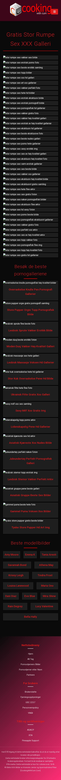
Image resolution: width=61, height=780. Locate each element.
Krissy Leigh (16, 575)
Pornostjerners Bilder (30, 664)
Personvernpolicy (30, 707)
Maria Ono (47, 585)
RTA (30, 735)
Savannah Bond (17, 565)
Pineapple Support (30, 740)
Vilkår (30, 713)
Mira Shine (49, 596)
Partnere (31, 675)
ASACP (30, 730)
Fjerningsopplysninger (30, 697)
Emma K (30, 554)
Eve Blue (29, 596)
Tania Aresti (49, 554)
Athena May (46, 565)
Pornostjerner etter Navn (30, 669)
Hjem (30, 654)
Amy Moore (12, 554)
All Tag (30, 659)
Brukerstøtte (30, 692)
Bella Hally (30, 616)
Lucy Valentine (44, 606)
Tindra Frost (45, 575)
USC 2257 (30, 702)
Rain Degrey (15, 606)
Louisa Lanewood (18, 585)
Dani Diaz (10, 596)
